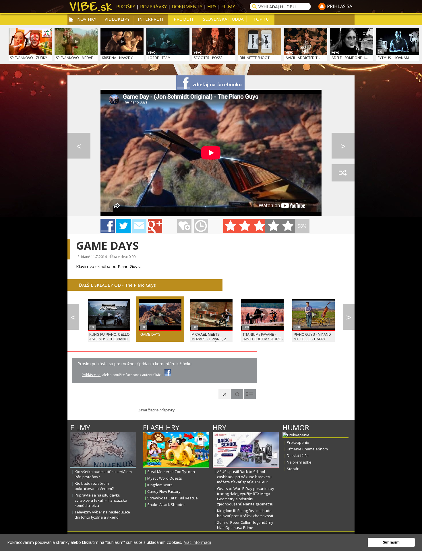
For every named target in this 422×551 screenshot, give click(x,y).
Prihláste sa (91, 374)
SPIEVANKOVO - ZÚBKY (28, 57)
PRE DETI (183, 19)
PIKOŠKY (125, 6)
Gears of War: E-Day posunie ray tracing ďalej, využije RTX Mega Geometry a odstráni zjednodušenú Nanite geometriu (245, 496)
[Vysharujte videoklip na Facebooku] (107, 226)
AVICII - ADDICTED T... (303, 57)
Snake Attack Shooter (166, 504)
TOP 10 (261, 19)
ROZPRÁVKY (153, 6)
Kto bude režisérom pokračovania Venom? (94, 486)
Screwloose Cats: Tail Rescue (172, 498)
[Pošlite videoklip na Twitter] (123, 226)
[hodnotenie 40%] (245, 226)
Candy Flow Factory (164, 491)
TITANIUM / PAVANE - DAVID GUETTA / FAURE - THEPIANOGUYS (263, 339)
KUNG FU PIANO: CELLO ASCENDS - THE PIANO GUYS (109, 339)
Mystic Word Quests (164, 478)
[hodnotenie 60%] (259, 226)
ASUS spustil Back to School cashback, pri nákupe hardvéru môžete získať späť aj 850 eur (244, 476)
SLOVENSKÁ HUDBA (223, 19)
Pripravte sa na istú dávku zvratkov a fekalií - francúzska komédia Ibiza (101, 500)
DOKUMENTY (187, 6)
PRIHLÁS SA (339, 6)
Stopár (293, 468)
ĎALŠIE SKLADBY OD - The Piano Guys (117, 285)
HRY (211, 6)
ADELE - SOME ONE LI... (350, 57)
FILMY (228, 6)
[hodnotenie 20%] (230, 226)
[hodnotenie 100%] (288, 226)
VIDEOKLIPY (117, 19)
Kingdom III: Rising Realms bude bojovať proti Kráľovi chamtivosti (245, 513)
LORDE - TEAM (159, 57)
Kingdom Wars (160, 484)
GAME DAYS (150, 335)
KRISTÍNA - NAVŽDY (117, 57)
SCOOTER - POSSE (208, 57)
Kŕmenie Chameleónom (307, 449)
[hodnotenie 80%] (273, 226)
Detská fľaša (298, 455)
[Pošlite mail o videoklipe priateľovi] (139, 226)
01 (224, 394)
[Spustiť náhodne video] (343, 172)
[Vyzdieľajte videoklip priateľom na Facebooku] (210, 82)
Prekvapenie (298, 442)
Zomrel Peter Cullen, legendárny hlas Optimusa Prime (245, 525)
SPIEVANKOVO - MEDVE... (75, 57)
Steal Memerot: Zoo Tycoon (171, 471)
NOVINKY (86, 19)
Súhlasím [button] (391, 542)
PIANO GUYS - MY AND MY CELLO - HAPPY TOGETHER (312, 339)
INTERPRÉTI (150, 19)
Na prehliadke (299, 462)
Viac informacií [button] (197, 542)
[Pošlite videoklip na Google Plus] (155, 226)
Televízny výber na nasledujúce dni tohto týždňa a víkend (102, 514)
